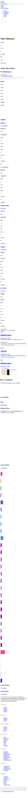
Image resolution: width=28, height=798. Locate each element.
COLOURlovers (5, 8)
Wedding (6, 745)
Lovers (5, 729)
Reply (2, 332)
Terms (5, 782)
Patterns (5, 710)
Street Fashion (7, 757)
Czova (3, 291)
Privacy (5, 780)
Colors (5, 707)
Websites (6, 758)
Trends (5, 14)
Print (5, 742)
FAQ (5, 783)
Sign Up (3, 2)
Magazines (6, 756)
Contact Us (6, 779)
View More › (4, 468)
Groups (5, 728)
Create (2, 7)
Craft (5, 737)
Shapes (5, 711)
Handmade (6, 753)
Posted (5, 338)
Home (5, 741)
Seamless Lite (7, 766)
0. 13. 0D (3, 288)
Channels (6, 13)
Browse (5, 10)
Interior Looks (7, 754)
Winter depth (5, 205)
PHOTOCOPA (7, 769)
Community (6, 12)
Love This (3, 63)
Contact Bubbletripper (16, 411)
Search (2, 5)
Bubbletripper (7, 71)
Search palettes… (5, 4)
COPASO (6, 770)
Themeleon (6, 767)
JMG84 (4, 208)
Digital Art (6, 738)
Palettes (5, 708)
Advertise (6, 776)
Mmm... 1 (4, 123)
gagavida (4, 249)
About (3, 774)
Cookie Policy (7, 784)
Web (5, 744)
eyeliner (3, 247)
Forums (5, 727)
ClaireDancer (5, 167)
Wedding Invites (7, 760)
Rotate (2, 42)
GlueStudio (4, 125)
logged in (9, 383)
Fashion (5, 740)
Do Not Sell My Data (8, 791)
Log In (2, 1)
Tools (5, 16)
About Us (6, 778)
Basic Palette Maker (7, 76)
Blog (5, 731)
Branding (6, 751)
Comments (3, 54)
